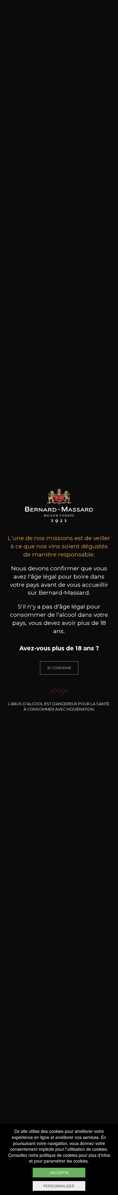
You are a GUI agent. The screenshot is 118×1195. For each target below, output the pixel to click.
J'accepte (59, 1172)
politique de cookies (58, 1155)
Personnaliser (58, 1185)
